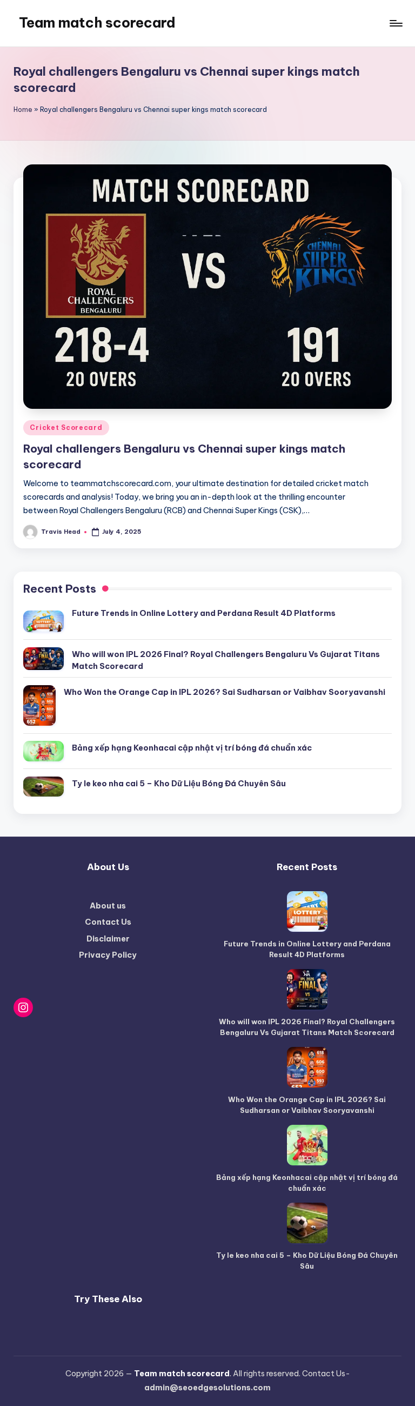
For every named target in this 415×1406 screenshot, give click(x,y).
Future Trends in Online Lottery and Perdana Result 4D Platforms (204, 613)
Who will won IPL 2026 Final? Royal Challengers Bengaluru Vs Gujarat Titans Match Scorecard (226, 660)
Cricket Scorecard (66, 427)
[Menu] (395, 23)
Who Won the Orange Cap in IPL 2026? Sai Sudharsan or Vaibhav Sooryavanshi (224, 692)
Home (23, 109)
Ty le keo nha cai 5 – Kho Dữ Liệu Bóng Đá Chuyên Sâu (179, 783)
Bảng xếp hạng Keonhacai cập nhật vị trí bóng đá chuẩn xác (192, 748)
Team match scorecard (97, 22)
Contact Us (108, 922)
